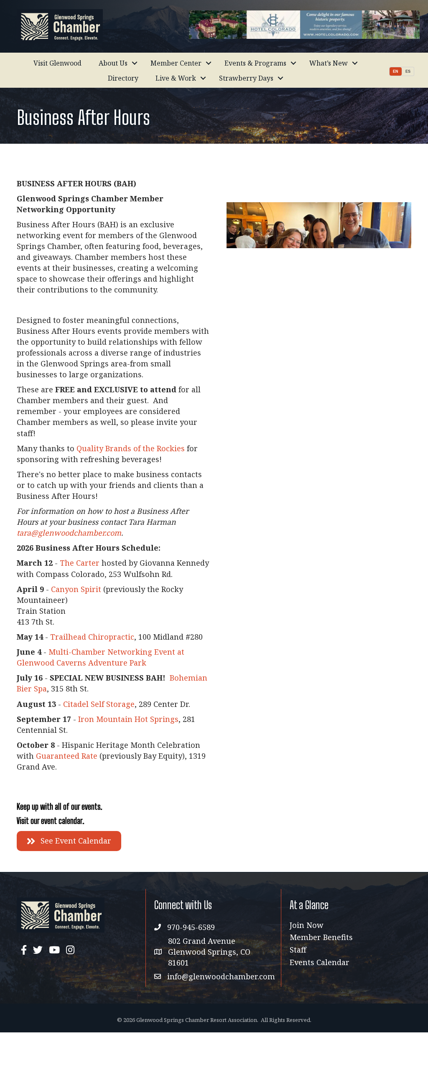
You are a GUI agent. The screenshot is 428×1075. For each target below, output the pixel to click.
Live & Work (175, 78)
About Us (113, 63)
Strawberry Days (246, 78)
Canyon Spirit (76, 589)
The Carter (79, 563)
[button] (69, 841)
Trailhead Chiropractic (92, 637)
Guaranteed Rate (66, 756)
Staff (298, 950)
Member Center (175, 63)
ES (407, 71)
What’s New (328, 63)
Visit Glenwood (57, 63)
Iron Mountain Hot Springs (128, 719)
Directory (123, 78)
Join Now (307, 925)
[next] (390, 236)
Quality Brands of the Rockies (130, 448)
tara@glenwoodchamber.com (69, 533)
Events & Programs (255, 63)
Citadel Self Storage (99, 704)
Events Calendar (319, 962)
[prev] (247, 236)
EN (395, 71)
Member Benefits (321, 937)
